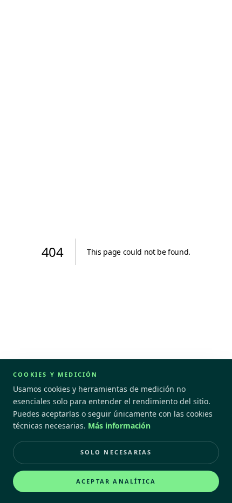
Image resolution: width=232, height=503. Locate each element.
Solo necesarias (116, 452)
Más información (119, 425)
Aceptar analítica (116, 481)
